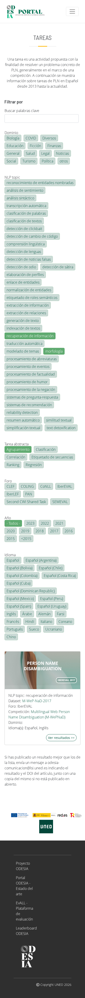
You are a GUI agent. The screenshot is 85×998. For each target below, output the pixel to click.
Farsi (60, 613)
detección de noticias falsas (29, 259)
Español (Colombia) (22, 575)
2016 (69, 531)
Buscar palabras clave (22, 110)
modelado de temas (23, 351)
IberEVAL (64, 486)
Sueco (34, 629)
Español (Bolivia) (19, 567)
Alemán (44, 613)
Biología (13, 138)
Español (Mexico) (20, 598)
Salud (30, 153)
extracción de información (28, 305)
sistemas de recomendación (29, 404)
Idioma (10, 554)
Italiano (46, 621)
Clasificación (46, 449)
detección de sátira (57, 266)
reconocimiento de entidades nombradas (40, 182)
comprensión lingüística (26, 244)
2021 (59, 523)
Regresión (34, 464)
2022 (45, 523)
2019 (25, 531)
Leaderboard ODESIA (26, 931)
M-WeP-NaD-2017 (36, 700)
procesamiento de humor (27, 381)
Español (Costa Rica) (60, 575)
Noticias (62, 153)
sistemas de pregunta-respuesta (32, 397)
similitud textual (59, 420)
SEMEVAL (60, 501)
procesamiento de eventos (28, 366)
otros (64, 161)
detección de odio (21, 266)
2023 (30, 523)
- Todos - (13, 523)
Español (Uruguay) (51, 606)
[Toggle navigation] (72, 11)
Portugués (15, 629)
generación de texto (23, 320)
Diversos (49, 138)
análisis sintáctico (20, 198)
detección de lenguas (24, 251)
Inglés (11, 613)
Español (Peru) (51, 598)
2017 (54, 531)
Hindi (29, 621)
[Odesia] (27, 11)
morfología (54, 351)
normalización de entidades (29, 289)
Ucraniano (53, 629)
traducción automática (24, 343)
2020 (11, 531)
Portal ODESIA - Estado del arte (24, 885)
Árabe (27, 613)
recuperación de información (30, 335)
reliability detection (22, 412)
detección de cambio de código (32, 236)
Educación (15, 145)
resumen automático (23, 420)
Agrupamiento (18, 449)
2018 (40, 531)
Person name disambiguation (42, 666)
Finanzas (54, 145)
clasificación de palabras (26, 213)
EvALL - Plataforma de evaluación (24, 911)
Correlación (16, 457)
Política (47, 161)
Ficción (35, 145)
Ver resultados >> (61, 738)
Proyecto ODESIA (23, 866)
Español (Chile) (50, 567)
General (13, 153)
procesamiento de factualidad (31, 374)
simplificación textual (23, 427)
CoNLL (45, 486)
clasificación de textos (24, 221)
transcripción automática (26, 205)
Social (11, 161)
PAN (28, 494)
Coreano (65, 621)
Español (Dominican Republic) (31, 590)
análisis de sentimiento (25, 190)
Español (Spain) (19, 606)
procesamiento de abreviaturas (32, 358)
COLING (27, 486)
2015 (11, 538)
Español (13, 560)
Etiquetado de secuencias (52, 457)
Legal (45, 153)
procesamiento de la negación (31, 389)
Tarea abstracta (17, 444)
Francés (13, 621)
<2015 (26, 538)
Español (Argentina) (41, 560)
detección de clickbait (24, 228)
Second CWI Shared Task (26, 501)
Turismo (28, 161)
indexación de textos (23, 328)
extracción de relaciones (26, 312)
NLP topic (12, 177)
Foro (8, 480)
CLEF (11, 486)
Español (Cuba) (18, 583)
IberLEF (13, 494)
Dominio (11, 132)
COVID (31, 138)
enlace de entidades (23, 282)
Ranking (13, 464)
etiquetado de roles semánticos (32, 297)
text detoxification (61, 427)
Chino (11, 636)
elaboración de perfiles (25, 274)
